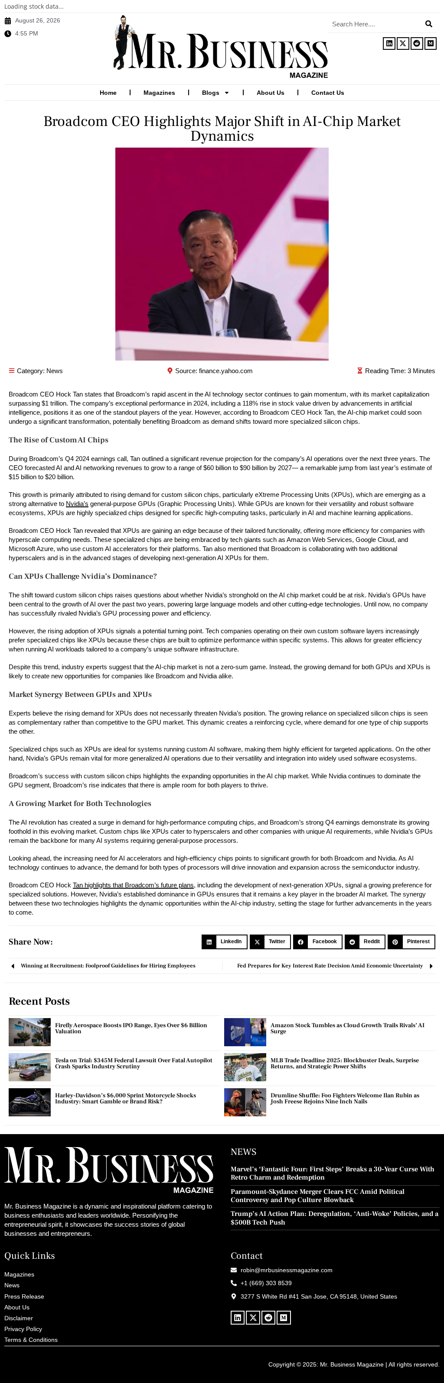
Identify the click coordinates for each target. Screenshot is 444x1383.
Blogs (210, 92)
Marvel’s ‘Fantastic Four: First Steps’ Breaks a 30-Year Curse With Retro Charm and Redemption (332, 1173)
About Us (270, 92)
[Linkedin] (389, 43)
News (54, 370)
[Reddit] (417, 43)
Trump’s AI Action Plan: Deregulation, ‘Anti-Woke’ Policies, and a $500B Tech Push (334, 1218)
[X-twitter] (403, 43)
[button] (225, 942)
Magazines (159, 92)
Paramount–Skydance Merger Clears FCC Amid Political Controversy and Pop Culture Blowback (318, 1196)
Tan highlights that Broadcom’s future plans (133, 885)
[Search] (429, 23)
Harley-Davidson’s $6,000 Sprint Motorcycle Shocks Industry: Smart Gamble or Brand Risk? (125, 1099)
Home (108, 92)
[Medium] (430, 43)
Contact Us (327, 92)
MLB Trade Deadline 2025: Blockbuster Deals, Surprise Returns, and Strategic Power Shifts (345, 1063)
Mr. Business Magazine (352, 1364)
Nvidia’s (77, 503)
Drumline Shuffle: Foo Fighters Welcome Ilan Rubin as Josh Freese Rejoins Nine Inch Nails (345, 1099)
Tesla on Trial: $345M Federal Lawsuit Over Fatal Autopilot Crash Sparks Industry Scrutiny (133, 1063)
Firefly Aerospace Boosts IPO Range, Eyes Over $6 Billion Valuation (131, 1028)
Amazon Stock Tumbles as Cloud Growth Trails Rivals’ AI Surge (347, 1028)
